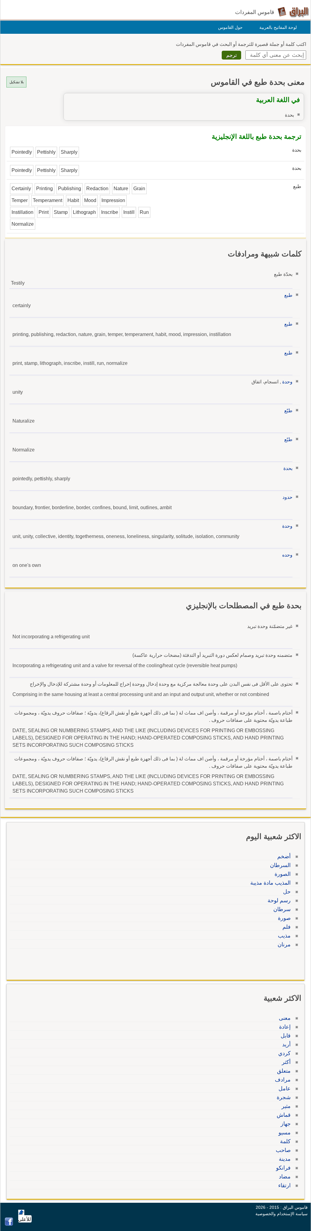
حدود (287, 497)
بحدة (287, 468)
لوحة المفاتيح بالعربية (278, 27)
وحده (287, 554)
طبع (288, 295)
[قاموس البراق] (293, 11)
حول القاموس (230, 27)
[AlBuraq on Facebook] (9, 1224)
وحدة (287, 381)
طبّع (288, 410)
